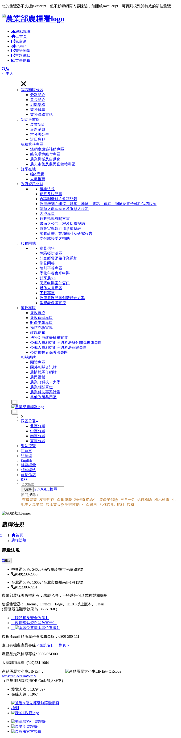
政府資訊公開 (32, 184)
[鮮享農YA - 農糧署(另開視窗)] (28, 722)
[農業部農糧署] (33, 18)
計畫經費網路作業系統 (58, 258)
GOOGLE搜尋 (45, 489)
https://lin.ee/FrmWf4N (19, 676)
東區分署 (37, 441)
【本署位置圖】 (35, 628)
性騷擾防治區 (51, 253)
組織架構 (37, 105)
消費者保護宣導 (53, 303)
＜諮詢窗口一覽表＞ (53, 645)
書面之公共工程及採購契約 (62, 224)
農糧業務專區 (32, 144)
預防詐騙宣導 (41, 328)
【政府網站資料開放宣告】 (34, 623)
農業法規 (47, 189)
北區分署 (37, 426)
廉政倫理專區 (41, 318)
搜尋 (29, 489)
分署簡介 (37, 95)
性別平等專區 (51, 268)
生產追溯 (89, 505)
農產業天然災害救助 (63, 505)
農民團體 (37, 377)
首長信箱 (22, 61)
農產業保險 (108, 500)
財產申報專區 (41, 323)
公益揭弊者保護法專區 (49, 352)
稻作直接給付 (85, 500)
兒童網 (20, 41)
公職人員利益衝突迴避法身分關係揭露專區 (66, 342)
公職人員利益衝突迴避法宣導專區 (58, 347)
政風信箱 (37, 333)
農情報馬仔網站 (43, 372)
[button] (100, 102)
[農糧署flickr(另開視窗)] (24, 727)
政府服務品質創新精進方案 (62, 298)
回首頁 (21, 36)
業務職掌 (37, 110)
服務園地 (28, 243)
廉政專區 (28, 308)
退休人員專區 (51, 288)
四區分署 (28, 421)
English (20, 46)
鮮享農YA (48, 278)
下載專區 (47, 293)
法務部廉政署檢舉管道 (49, 337)
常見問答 (47, 263)
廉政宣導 (37, 313)
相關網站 (28, 357)
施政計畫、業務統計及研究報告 (66, 233)
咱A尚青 (37, 174)
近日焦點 (37, 139)
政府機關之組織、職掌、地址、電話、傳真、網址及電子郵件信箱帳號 (98, 204)
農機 (130, 505)
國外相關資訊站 (43, 367)
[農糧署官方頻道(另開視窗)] (26, 732)
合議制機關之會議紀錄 (58, 199)
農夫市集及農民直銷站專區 (52, 164)
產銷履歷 (64, 500)
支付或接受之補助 (55, 238)
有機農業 (29, 500)
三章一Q (127, 500)
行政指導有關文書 (55, 219)
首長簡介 (37, 100)
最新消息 (37, 129)
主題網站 (22, 56)
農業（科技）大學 (45, 382)
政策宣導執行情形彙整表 (60, 228)
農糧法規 (18, 540)
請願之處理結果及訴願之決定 (64, 209)
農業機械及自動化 (45, 159)
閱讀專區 (37, 362)
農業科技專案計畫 (45, 392)
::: (3, 560)
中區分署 (37, 431)
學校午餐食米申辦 (55, 273)
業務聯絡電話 (41, 115)
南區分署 (37, 436)
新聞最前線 (30, 119)
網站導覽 (23, 31)
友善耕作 (46, 500)
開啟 (7, 560)
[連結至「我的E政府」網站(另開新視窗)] (25, 713)
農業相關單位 (41, 387)
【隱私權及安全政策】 (30, 618)
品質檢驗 (144, 500)
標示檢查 (161, 500)
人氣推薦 (37, 179)
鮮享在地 (28, 169)
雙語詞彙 (22, 51)
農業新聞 (37, 124)
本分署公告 (39, 134)
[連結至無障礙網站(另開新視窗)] (36, 708)
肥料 (120, 505)
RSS (24, 480)
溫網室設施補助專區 (47, 149)
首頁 (19, 535)
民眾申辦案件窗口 (55, 283)
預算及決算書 (51, 194)
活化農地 (107, 505)
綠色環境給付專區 (45, 154)
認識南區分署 (32, 90)
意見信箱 (47, 248)
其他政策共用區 (43, 397)
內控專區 (47, 214)
